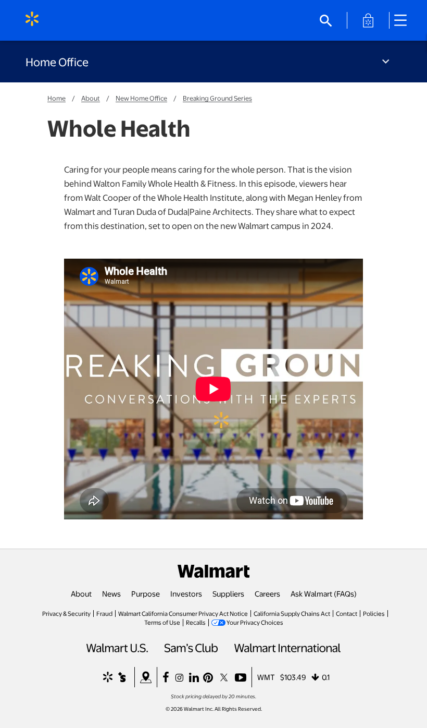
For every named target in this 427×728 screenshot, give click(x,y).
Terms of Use (162, 622)
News (111, 593)
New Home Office (141, 98)
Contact (346, 613)
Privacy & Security (66, 613)
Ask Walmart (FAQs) (324, 593)
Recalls (196, 622)
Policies (374, 613)
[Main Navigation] (404, 20)
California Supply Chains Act (292, 613)
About (90, 98)
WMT (266, 677)
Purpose (145, 593)
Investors (186, 593)
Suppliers (228, 593)
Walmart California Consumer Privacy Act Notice (183, 613)
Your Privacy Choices (255, 622)
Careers (267, 593)
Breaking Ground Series (217, 98)
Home (56, 98)
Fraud (104, 613)
